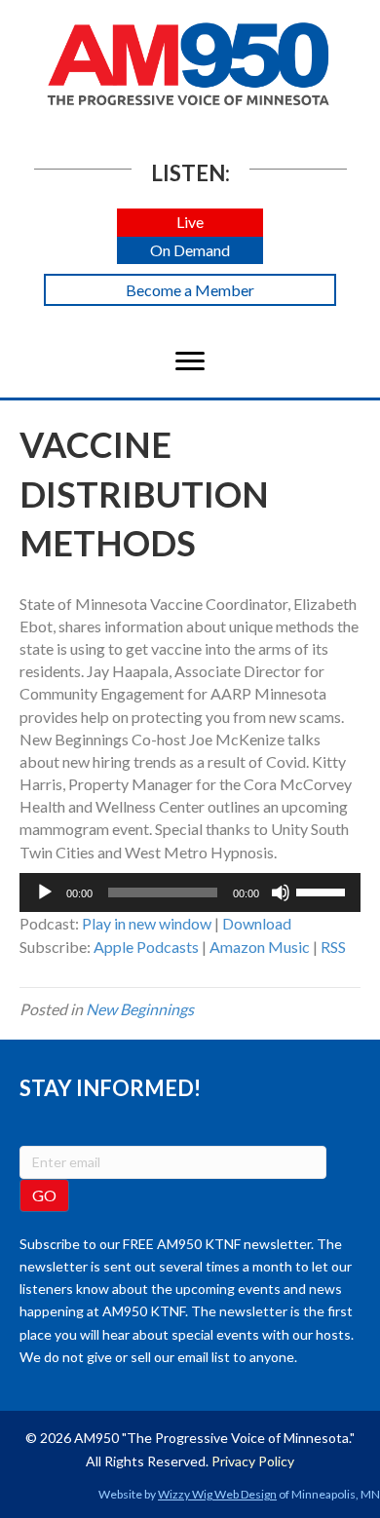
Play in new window (146, 923)
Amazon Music (259, 946)
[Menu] (190, 361)
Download (256, 923)
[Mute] (280, 892)
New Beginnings (140, 1009)
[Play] (45, 892)
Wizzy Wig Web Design (217, 1494)
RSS (333, 946)
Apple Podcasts (146, 946)
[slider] (323, 890)
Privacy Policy (252, 1461)
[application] (190, 892)
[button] (190, 223)
